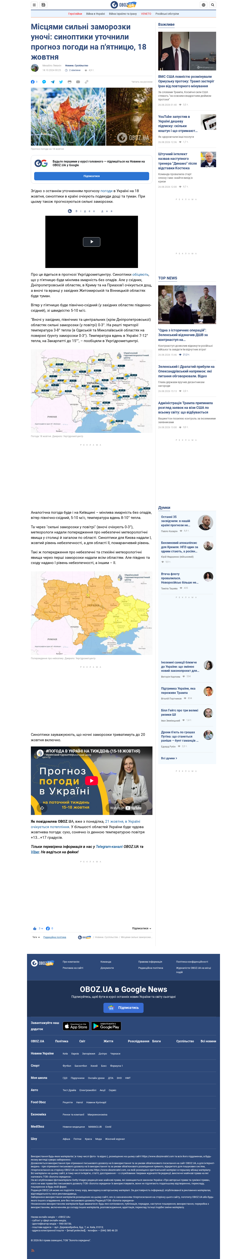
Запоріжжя (88, 1053)
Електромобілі (88, 1090)
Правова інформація (150, 961)
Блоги (156, 1041)
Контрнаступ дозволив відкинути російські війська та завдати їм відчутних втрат (185, 347)
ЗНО (119, 1078)
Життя (108, 1041)
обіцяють (140, 274)
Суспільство (185, 1041)
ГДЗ (65, 1078)
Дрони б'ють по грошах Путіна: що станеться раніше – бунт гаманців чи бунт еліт (180, 736)
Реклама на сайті (73, 967)
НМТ (128, 1078)
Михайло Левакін (51, 65)
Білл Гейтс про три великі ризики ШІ (179, 712)
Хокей (94, 1065)
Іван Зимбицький (170, 720)
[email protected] (76, 1230)
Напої (79, 1102)
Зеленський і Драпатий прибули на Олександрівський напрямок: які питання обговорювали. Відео (186, 371)
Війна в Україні (95, 13)
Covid (108, 1126)
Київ (65, 1053)
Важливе (166, 24)
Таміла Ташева (169, 588)
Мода (98, 1138)
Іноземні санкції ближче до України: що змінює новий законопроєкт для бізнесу (179, 667)
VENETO (146, 13)
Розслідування (138, 1041)
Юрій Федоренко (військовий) (177, 556)
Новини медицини (74, 1126)
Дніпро (103, 1053)
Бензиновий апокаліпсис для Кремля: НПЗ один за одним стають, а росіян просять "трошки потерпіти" (179, 547)
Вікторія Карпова (170, 676)
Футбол (67, 1065)
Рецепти (68, 1102)
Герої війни (75, 13)
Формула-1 (116, 1065)
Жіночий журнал (115, 1138)
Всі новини (208, 1041)
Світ (82, 1041)
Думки (164, 507)
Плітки (77, 1138)
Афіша (66, 1138)
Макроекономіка (97, 1114)
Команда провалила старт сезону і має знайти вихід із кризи (175, 178)
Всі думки (168, 758)
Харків (75, 1053)
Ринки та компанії (73, 1114)
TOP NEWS (167, 278)
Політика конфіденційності (192, 961)
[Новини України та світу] (84, 938)
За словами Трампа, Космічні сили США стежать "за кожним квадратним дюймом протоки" (184, 96)
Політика (61, 1041)
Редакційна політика (54, 937)
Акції (102, 1090)
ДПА (110, 1078)
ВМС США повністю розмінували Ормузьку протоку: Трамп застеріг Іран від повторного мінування (186, 81)
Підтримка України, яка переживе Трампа (178, 691)
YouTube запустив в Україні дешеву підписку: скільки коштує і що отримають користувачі (177, 124)
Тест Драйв (69, 1090)
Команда (106, 961)
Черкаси (115, 1053)
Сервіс (112, 1090)
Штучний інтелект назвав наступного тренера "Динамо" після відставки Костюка (177, 161)
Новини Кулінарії (96, 1102)
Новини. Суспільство (76, 65)
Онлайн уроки (96, 1078)
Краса (88, 1138)
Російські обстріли (167, 13)
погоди (107, 191)
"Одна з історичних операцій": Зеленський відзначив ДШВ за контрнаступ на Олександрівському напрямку (183, 335)
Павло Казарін (169, 531)
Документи (107, 967)
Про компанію (71, 961)
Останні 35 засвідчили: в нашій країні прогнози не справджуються (175, 521)
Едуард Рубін (168, 746)
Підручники (78, 1078)
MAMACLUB (95, 1126)
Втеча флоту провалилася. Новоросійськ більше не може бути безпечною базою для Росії (178, 578)
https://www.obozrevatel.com (158, 1156)
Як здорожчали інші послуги (176, 136)
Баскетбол (81, 1065)
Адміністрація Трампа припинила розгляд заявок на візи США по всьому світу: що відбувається (185, 407)
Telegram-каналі (109, 846)
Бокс (104, 1065)
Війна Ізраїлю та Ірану (123, 13)
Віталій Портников (171, 698)
